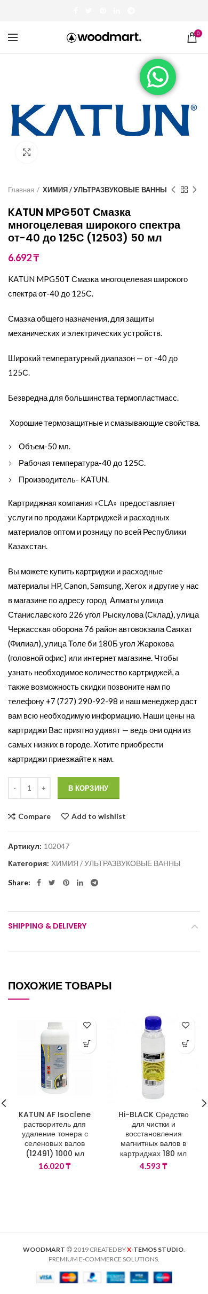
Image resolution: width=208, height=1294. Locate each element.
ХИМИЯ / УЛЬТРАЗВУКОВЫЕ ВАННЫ (105, 189)
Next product (194, 189)
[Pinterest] (103, 11)
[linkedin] (117, 11)
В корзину (88, 788)
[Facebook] (76, 11)
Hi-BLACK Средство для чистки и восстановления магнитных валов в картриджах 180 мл (153, 1134)
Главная (21, 189)
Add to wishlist (98, 816)
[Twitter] (89, 11)
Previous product (173, 189)
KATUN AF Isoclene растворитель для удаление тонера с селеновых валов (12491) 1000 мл (55, 1134)
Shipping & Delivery (47, 926)
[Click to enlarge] (26, 152)
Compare (34, 816)
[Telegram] (131, 11)
